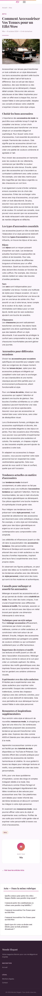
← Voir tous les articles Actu (13, 870)
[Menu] (24, 2)
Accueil (4, 8)
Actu (10, 8)
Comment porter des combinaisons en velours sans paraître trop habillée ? (19, 904)
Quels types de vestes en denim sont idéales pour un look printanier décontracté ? (18, 926)
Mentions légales (8, 979)
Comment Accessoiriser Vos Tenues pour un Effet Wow (20, 911)
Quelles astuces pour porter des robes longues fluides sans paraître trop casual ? (21, 897)
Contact (5, 982)
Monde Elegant (10, 949)
